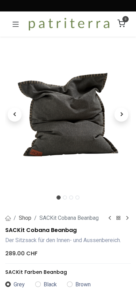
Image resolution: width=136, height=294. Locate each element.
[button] (14, 115)
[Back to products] (118, 218)
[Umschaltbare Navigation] (16, 24)
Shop (25, 218)
